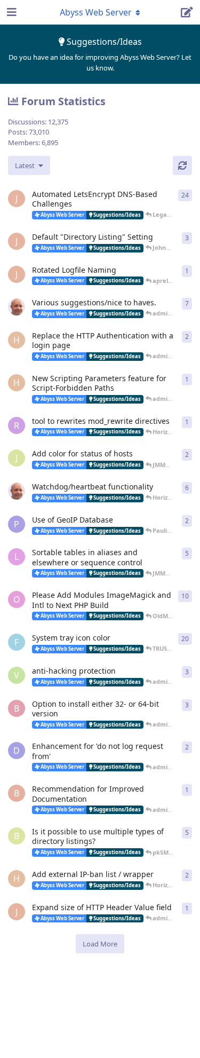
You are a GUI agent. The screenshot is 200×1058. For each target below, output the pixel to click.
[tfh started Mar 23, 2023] (16, 491)
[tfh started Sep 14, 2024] (16, 306)
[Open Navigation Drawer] (10, 12)
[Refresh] (182, 165)
